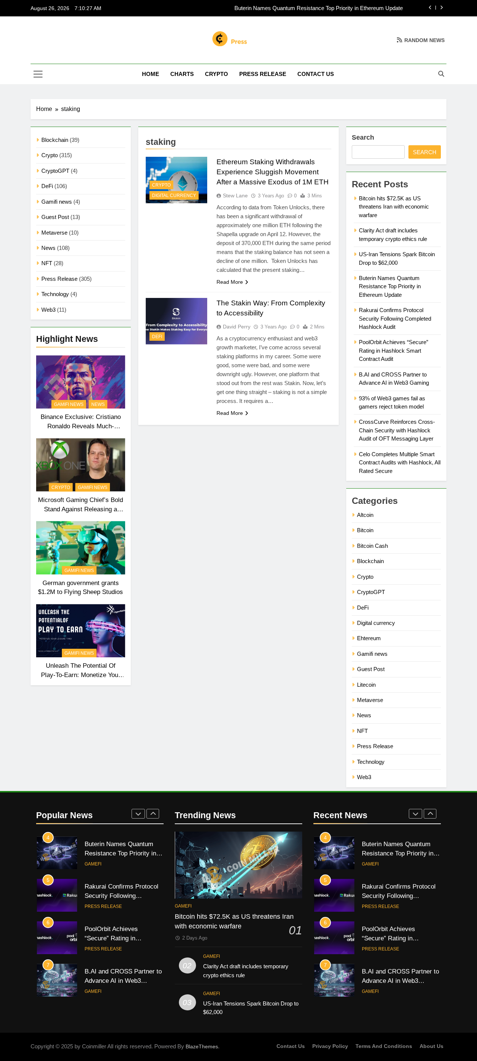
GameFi (93, 864)
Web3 (48, 309)
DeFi (47, 186)
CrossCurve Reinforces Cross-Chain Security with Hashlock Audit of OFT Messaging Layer (397, 430)
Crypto (216, 74)
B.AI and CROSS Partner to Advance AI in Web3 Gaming (400, 980)
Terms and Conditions (384, 1046)
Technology (55, 294)
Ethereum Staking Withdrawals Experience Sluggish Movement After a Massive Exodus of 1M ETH (273, 172)
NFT (46, 263)
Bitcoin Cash (372, 546)
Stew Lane (235, 195)
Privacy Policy (330, 1046)
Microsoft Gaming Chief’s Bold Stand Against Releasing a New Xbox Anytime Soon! (80, 509)
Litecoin (366, 685)
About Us (431, 1046)
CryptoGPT (55, 171)
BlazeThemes (202, 1046)
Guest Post (55, 217)
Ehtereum (369, 638)
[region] (97, 1007)
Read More (230, 282)
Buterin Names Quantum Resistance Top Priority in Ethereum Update (318, 8)
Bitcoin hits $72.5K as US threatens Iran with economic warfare (394, 206)
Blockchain (54, 140)
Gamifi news (56, 201)
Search (363, 137)
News (48, 248)
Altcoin (365, 515)
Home (150, 74)
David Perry (236, 327)
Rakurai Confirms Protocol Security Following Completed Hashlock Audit (395, 318)
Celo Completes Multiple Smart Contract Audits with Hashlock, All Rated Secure (399, 462)
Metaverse (54, 232)
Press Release (262, 74)
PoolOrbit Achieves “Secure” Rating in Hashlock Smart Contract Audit (393, 350)
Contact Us (315, 74)
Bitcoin (365, 530)
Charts (182, 74)
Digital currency (174, 195)
